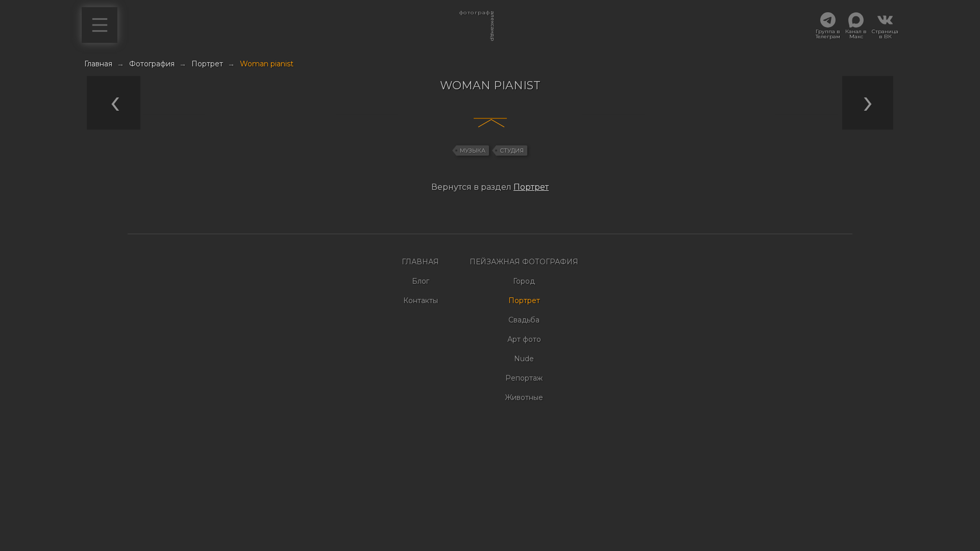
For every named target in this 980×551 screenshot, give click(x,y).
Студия (512, 150)
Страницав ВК (885, 33)
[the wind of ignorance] (806, 114)
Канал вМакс (856, 33)
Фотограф (474, 15)
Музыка (472, 150)
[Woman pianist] (431, 114)
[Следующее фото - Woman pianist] (492, 208)
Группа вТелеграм (828, 33)
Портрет (531, 187)
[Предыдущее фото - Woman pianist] (487, 208)
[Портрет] (367, 114)
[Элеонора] (303, 114)
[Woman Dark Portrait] (613, 114)
